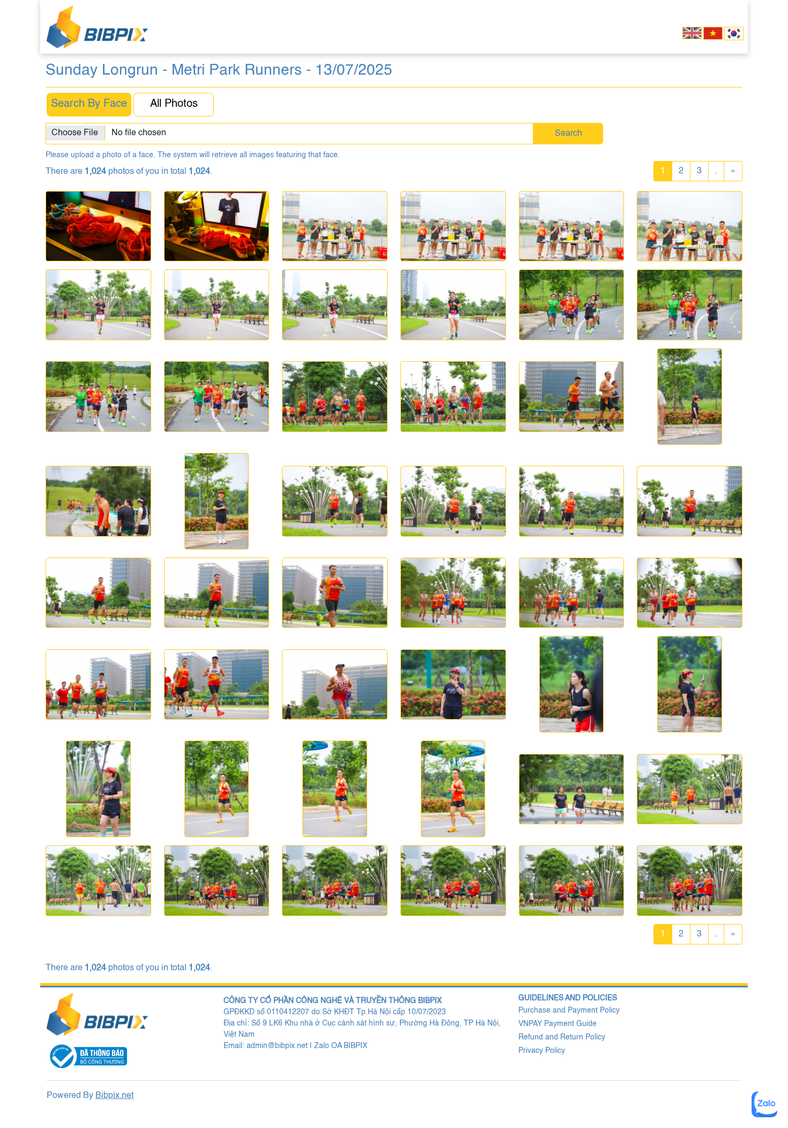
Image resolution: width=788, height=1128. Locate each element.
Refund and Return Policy (561, 1037)
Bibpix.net (114, 1096)
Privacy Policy (541, 1050)
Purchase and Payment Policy (569, 1010)
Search (568, 133)
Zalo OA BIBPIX (340, 1046)
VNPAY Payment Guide (557, 1024)
